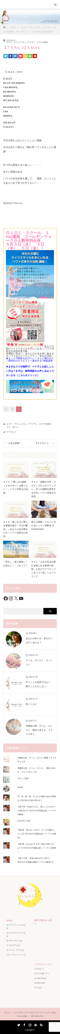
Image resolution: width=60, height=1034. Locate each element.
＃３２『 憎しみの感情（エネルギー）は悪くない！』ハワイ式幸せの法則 (15, 487)
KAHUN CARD (24, 821)
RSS (40, 1024)
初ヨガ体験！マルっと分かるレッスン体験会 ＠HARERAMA (43, 525)
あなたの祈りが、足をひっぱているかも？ (39, 640)
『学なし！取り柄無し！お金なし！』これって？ (15, 564)
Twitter (18, 1024)
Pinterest (35, 1024)
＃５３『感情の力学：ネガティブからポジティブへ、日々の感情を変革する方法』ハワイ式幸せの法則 (43, 489)
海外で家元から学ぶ (43, 922)
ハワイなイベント (43, 964)
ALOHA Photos (40, 978)
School (9, 920)
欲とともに (31, 704)
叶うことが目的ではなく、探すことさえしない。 (39, 684)
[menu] (55, 4)
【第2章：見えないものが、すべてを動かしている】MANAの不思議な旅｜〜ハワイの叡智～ (36, 834)
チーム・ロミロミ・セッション (39, 662)
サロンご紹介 (23, 778)
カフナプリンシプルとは (16, 926)
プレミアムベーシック (16, 955)
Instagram (29, 1024)
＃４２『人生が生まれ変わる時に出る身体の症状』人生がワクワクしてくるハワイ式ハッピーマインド (43, 569)
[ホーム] (4, 26)
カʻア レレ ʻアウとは (15, 950)
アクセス (38, 988)
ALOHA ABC (39, 983)
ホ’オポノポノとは (14, 940)
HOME (20, 787)
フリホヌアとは (13, 945)
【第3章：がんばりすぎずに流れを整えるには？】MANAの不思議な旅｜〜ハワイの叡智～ (36, 848)
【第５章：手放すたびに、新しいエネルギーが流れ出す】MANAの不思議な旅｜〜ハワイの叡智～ (36, 811)
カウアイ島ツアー (41, 973)
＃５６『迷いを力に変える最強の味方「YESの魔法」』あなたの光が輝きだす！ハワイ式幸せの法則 (15, 529)
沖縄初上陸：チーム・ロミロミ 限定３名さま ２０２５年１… (39, 730)
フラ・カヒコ (12, 427)
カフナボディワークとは (16, 934)
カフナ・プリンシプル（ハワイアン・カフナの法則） (28, 42)
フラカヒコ (11, 432)
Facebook (24, 1024)
